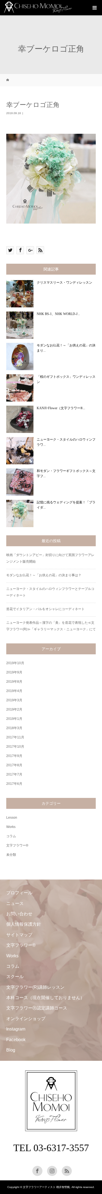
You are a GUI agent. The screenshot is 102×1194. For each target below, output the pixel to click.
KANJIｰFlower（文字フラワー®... (61, 408)
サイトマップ (19, 934)
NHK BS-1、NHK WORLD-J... (58, 314)
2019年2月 (14, 709)
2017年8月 (14, 765)
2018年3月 (14, 728)
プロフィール (19, 892)
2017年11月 (15, 737)
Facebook (16, 1039)
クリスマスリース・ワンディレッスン (64, 282)
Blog (10, 1050)
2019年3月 (14, 700)
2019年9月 (14, 672)
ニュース (15, 903)
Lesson (11, 817)
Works (11, 827)
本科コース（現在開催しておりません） (45, 997)
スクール (15, 976)
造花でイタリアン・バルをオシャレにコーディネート (45, 609)
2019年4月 (14, 691)
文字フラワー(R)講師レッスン (35, 987)
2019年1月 (14, 719)
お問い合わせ (19, 913)
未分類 (11, 855)
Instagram (15, 1029)
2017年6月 (14, 784)
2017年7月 (14, 774)
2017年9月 (14, 756)
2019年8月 (14, 682)
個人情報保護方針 (23, 924)
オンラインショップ (25, 1018)
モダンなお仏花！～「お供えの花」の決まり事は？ (43, 575)
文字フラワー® (17, 845)
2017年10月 (15, 747)
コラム (11, 836)
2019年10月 (15, 663)
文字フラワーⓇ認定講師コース (36, 1008)
